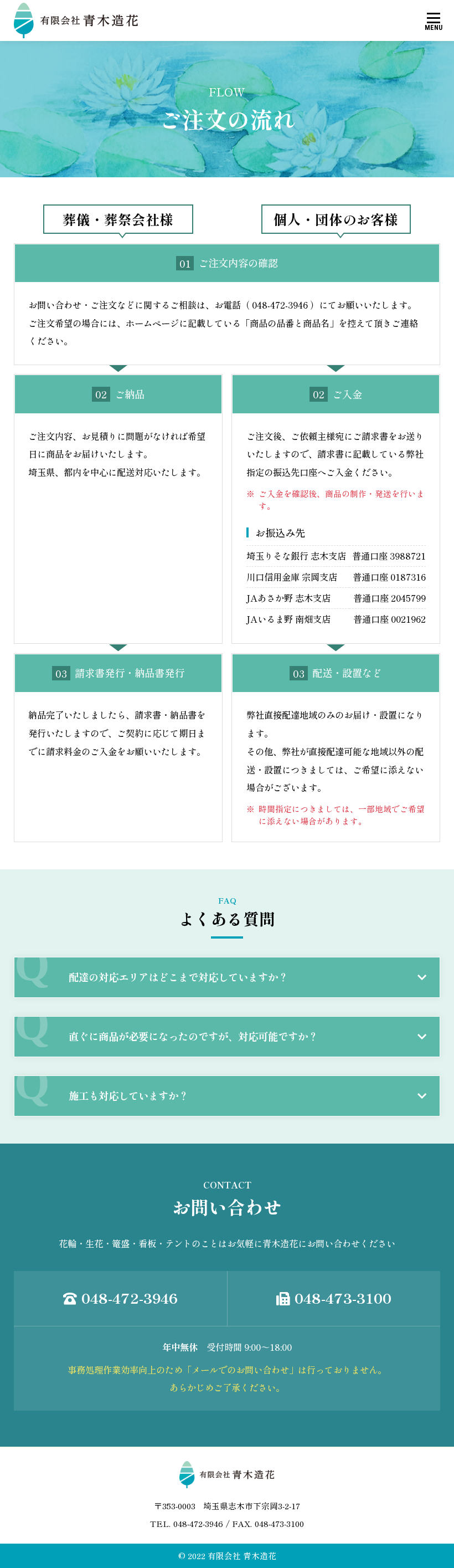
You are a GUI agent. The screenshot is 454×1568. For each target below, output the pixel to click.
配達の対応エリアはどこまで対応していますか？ (178, 977)
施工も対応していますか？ (128, 1095)
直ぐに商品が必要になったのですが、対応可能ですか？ (193, 1036)
